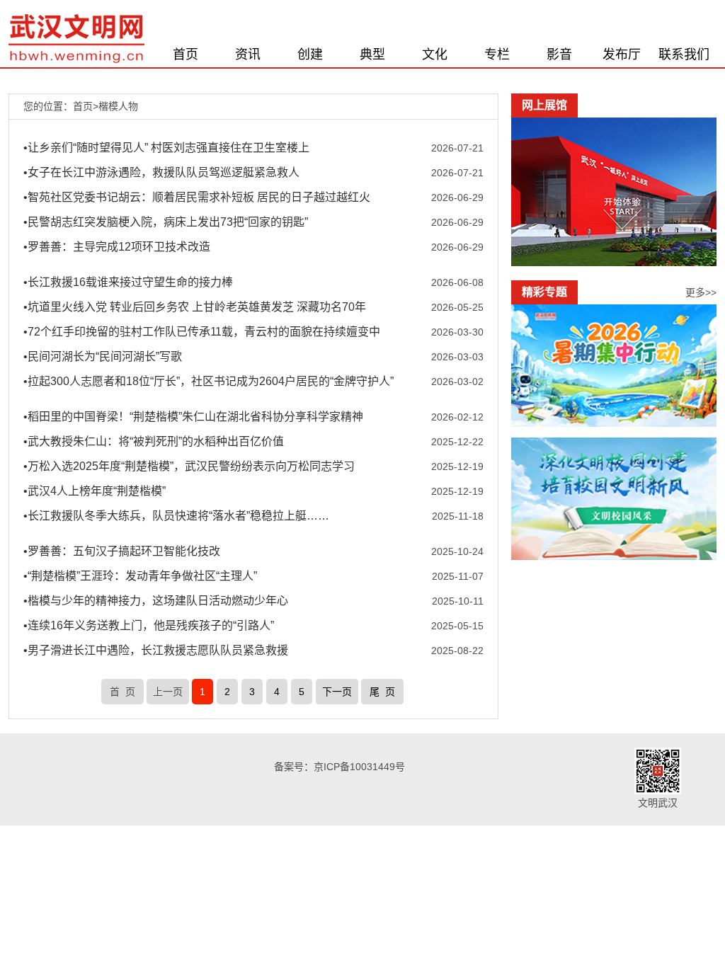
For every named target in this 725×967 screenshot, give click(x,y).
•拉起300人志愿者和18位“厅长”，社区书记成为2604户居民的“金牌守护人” (208, 381)
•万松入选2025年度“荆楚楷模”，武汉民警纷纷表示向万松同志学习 (189, 466)
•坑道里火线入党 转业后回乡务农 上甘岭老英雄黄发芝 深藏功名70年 (194, 307)
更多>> (701, 292)
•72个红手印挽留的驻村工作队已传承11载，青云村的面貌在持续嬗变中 (201, 332)
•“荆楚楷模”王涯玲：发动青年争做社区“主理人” (140, 576)
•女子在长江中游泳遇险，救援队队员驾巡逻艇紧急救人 (161, 172)
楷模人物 (118, 106)
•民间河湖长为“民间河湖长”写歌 (102, 356)
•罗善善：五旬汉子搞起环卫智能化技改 (121, 551)
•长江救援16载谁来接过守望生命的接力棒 (128, 282)
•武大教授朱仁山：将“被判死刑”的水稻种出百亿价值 (153, 441)
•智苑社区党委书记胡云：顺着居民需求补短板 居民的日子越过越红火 (196, 197)
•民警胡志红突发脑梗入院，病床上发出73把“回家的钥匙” (165, 222)
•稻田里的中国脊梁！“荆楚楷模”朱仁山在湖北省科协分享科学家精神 (193, 417)
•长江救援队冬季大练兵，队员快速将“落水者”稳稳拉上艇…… (176, 516)
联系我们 (683, 54)
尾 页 (382, 691)
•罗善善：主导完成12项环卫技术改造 (116, 247)
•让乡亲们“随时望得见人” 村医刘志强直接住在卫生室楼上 (166, 148)
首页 (185, 54)
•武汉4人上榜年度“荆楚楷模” (94, 491)
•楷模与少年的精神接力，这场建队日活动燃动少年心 (155, 601)
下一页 (337, 691)
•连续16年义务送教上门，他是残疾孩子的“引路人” (148, 625)
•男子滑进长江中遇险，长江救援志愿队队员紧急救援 (155, 650)
